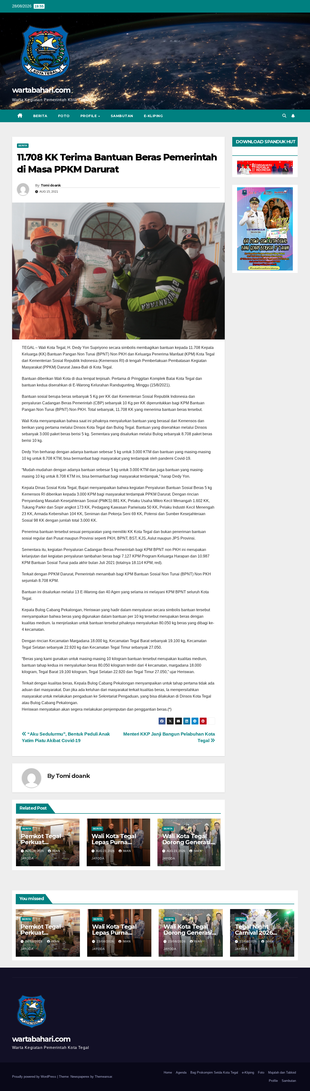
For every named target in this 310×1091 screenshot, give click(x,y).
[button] (284, 116)
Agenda (181, 1072)
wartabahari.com (41, 90)
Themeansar (103, 1076)
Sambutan (122, 116)
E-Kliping (153, 116)
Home (168, 1072)
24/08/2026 (34, 941)
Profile (89, 116)
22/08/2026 (249, 941)
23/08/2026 (106, 941)
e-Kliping (248, 1072)
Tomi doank (51, 185)
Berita (40, 116)
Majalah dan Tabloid (282, 1072)
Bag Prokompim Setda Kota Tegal (214, 1072)
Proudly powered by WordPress (34, 1076)
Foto (64, 116)
